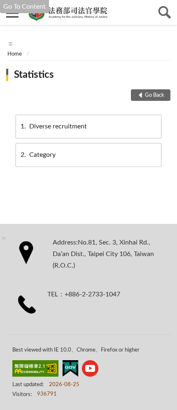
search (164, 12)
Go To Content (24, 6)
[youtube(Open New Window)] (90, 370)
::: (10, 43)
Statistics (34, 75)
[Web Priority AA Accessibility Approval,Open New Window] (35, 370)
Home (14, 54)
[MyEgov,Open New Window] (70, 370)
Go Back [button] (154, 95)
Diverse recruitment (54, 126)
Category (38, 154)
